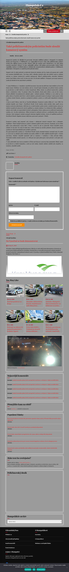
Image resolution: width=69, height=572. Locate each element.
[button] (45, 31)
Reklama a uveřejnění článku (43, 543)
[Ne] (67, 567)
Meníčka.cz (14, 409)
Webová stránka (14, 213)
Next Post (9, 234)
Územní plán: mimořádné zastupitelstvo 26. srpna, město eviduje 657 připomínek (29, 434)
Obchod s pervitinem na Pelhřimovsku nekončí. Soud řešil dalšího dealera (53, 329)
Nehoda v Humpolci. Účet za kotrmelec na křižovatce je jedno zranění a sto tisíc (53, 304)
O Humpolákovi (39, 539)
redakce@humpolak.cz (25, 462)
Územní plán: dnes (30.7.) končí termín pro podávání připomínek (25, 427)
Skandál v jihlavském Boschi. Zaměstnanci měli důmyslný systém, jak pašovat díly (34, 304)
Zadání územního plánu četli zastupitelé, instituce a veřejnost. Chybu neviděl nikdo (35, 380)
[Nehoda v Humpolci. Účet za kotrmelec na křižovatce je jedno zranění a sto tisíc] (54, 291)
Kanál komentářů (10, 543)
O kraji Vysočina (11, 238)
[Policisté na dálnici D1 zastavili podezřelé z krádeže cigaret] (15, 316)
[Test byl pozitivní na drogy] (15, 291)
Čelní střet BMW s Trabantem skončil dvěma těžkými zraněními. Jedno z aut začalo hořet (34, 329)
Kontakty (37, 534)
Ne (34, 569)
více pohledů (21, 368)
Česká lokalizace (10, 547)
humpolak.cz (34, 5)
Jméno (11, 205)
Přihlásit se (8, 534)
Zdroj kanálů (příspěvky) (12, 539)
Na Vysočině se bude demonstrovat (22, 241)
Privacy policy (41, 569)
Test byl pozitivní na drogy (14, 303)
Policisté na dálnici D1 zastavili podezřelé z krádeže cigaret (15, 329)
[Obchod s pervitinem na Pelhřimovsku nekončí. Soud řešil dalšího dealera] (54, 316)
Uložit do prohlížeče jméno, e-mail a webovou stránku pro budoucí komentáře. (34, 221)
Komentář (12, 184)
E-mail (36, 205)
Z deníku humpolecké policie (15, 42)
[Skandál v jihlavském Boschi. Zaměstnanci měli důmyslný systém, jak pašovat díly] (34, 291)
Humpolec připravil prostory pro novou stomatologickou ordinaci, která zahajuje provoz (32, 441)
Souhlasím (28, 569)
